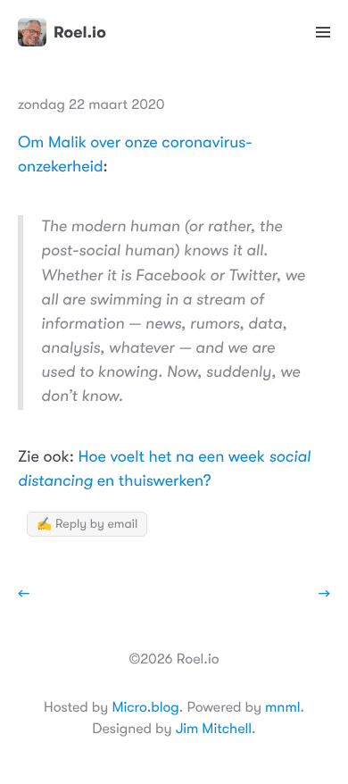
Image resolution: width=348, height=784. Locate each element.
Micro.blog (145, 707)
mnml (282, 707)
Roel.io (80, 32)
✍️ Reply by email (87, 524)
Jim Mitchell (214, 729)
